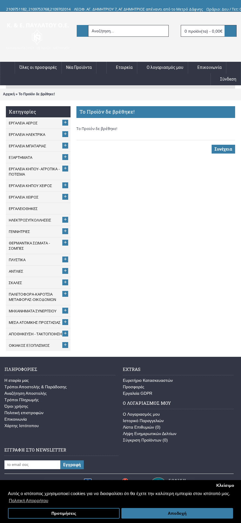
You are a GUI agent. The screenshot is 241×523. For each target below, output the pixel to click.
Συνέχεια (223, 149)
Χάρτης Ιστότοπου (21, 425)
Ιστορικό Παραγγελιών (143, 420)
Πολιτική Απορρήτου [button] (28, 500)
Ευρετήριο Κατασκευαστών (148, 380)
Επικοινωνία (15, 419)
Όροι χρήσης (16, 406)
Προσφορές (133, 386)
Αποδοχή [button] (177, 513)
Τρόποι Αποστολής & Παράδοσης (35, 386)
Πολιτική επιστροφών (23, 412)
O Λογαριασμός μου (141, 414)
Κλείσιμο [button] (225, 485)
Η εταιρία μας (16, 380)
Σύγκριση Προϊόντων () (145, 440)
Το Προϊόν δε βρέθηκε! (37, 94)
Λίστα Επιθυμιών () (141, 427)
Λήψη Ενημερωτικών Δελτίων (149, 433)
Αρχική (9, 94)
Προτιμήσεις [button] (63, 513)
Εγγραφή (72, 464)
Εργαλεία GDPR (137, 393)
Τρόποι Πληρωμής (21, 399)
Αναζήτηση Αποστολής (25, 393)
